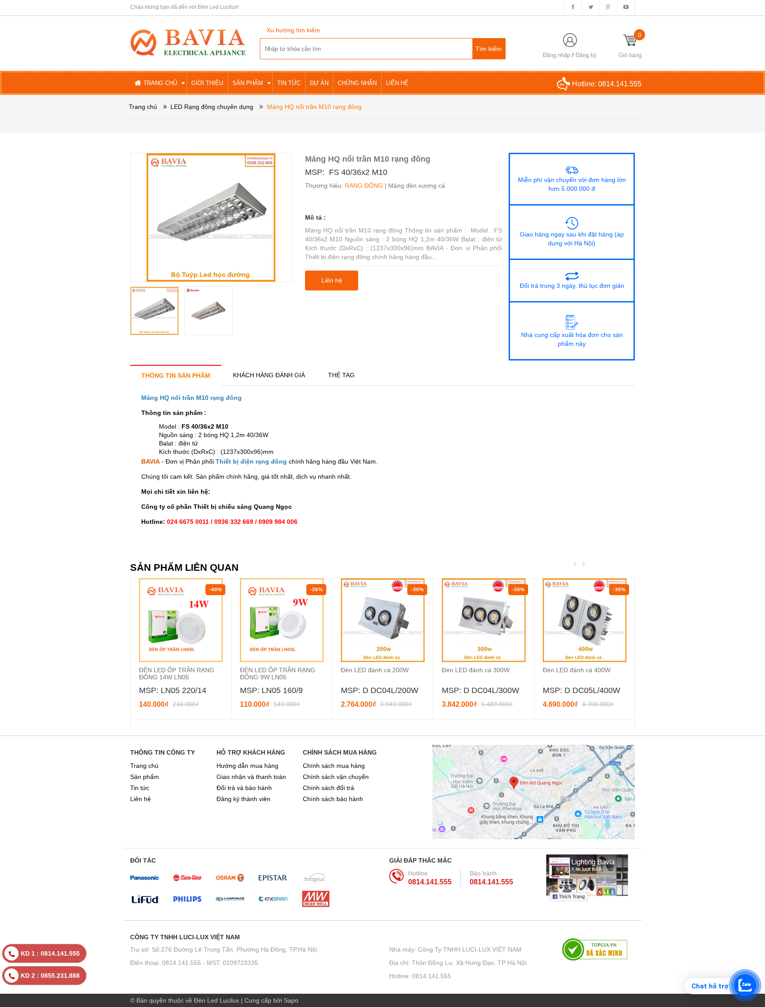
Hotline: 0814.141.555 (420, 976)
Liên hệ (140, 798)
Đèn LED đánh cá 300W (476, 670)
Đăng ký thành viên (243, 798)
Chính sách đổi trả (328, 787)
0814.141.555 (619, 84)
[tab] (175, 375)
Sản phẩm (144, 776)
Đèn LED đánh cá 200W (375, 670)
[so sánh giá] (598, 949)
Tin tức (139, 787)
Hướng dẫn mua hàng (247, 765)
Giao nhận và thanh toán (251, 776)
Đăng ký (586, 55)
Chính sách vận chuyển (336, 776)
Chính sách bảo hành (333, 798)
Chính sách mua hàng (334, 765)
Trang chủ (144, 765)
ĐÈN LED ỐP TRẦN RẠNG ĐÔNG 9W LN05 (277, 673)
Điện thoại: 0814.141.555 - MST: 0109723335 (194, 962)
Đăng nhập (556, 55)
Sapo (291, 1000)
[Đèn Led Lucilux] (188, 41)
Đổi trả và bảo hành (244, 787)
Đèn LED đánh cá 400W (576, 670)
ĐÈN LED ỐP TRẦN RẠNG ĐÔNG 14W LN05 (176, 673)
